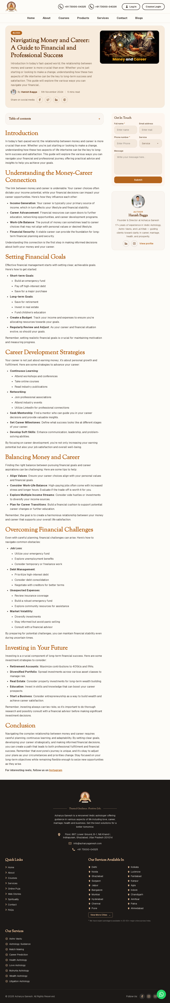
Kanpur (134, 880)
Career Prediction (18, 954)
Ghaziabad (97, 876)
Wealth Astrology (18, 975)
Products (83, 18)
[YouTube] (155, 996)
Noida (95, 871)
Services (103, 18)
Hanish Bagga (29, 91)
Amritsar (135, 899)
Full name (119, 123)
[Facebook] (142, 996)
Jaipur (95, 885)
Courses (63, 18)
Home (31, 18)
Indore (134, 890)
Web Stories (14, 893)
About (46, 18)
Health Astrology (18, 959)
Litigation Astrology (19, 981)
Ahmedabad (137, 908)
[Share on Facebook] (40, 100)
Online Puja (14, 888)
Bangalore (97, 890)
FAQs (11, 909)
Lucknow (135, 871)
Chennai (96, 903)
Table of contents (54, 119)
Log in (132, 6)
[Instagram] (148, 996)
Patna (134, 903)
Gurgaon (96, 880)
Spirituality (13, 899)
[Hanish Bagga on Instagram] (134, 243)
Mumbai (96, 894)
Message (118, 151)
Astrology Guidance (20, 943)
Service (143, 137)
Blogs (139, 18)
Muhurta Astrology (19, 970)
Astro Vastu (15, 938)
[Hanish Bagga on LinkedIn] (126, 243)
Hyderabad (97, 899)
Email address (146, 123)
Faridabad (136, 876)
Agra (133, 885)
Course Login (153, 6)
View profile (146, 243)
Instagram (55, 770)
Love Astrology (17, 965)
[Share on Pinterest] (64, 100)
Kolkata (135, 867)
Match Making (16, 949)
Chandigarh (137, 894)
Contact (122, 18)
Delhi (94, 867)
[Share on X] (48, 100)
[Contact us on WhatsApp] (161, 994)
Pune (94, 908)
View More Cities (100, 915)
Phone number (122, 137)
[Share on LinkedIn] (56, 100)
